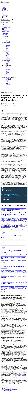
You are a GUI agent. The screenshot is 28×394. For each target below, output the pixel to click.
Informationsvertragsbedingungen (10, 389)
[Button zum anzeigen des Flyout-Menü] (1, 1)
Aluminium (5, 10)
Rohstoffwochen (6, 13)
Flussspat (8, 73)
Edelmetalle (6, 36)
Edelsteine (8, 75)
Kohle (7, 64)
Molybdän (8, 69)
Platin (7, 40)
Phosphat (8, 66)
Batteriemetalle (6, 51)
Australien (8, 84)
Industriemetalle (7, 42)
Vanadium (8, 58)
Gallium (7, 70)
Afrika (7, 81)
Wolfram (7, 71)
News (4, 12)
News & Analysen (7, 26)
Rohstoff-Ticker (6, 31)
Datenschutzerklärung (7, 390)
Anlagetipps (5, 33)
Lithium (4, 8)
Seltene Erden (8, 59)
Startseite (5, 24)
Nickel (7, 53)
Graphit (7, 57)
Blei (6, 47)
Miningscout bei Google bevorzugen (8, 105)
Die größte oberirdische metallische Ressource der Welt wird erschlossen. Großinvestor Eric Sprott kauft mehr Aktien (14, 214)
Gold (4, 7)
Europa (7, 80)
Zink (7, 48)
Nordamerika (8, 78)
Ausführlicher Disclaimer (20, 375)
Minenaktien (5, 15)
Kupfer (4, 5)
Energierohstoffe (7, 60)
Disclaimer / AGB (7, 388)
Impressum (5, 387)
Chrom (7, 72)
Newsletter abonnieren (5, 2)
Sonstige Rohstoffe (7, 65)
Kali (6, 67)
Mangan (7, 55)
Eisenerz (5, 9)
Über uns (5, 386)
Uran (7, 63)
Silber (7, 39)
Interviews (5, 16)
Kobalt (7, 54)
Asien (7, 83)
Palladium (8, 41)
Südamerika (8, 79)
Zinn (7, 49)
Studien (4, 29)
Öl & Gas (8, 61)
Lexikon (5, 34)
